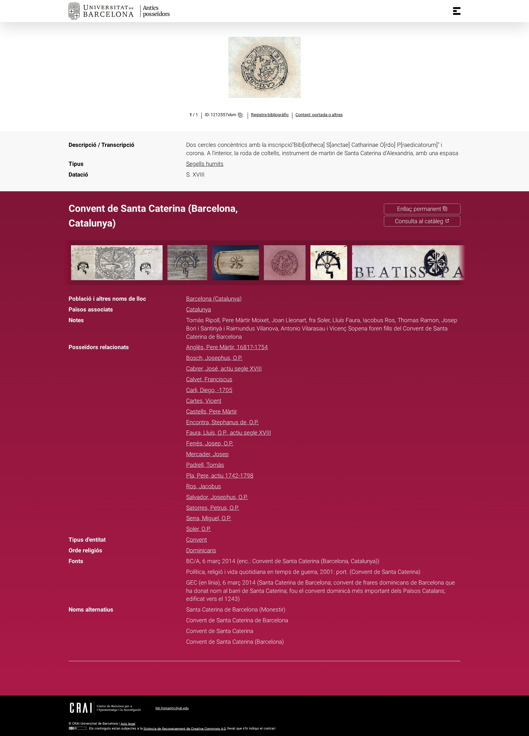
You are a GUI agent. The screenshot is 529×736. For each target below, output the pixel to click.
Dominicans (201, 550)
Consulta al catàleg (420, 221)
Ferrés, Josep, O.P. (209, 443)
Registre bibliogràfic (270, 114)
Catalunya (198, 309)
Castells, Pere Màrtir (211, 411)
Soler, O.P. (198, 528)
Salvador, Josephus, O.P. (217, 497)
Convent (196, 539)
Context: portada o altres (319, 114)
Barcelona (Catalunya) (214, 298)
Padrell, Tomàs (205, 464)
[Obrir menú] (456, 11)
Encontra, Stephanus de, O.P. (222, 422)
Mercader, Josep (207, 454)
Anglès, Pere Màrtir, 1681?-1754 (227, 347)
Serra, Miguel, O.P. (208, 518)
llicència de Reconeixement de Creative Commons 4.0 (185, 728)
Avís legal (128, 724)
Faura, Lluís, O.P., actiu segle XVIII (228, 432)
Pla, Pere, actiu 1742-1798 (219, 475)
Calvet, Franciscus (209, 379)
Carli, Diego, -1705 (209, 390)
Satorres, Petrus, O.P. (212, 507)
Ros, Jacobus (203, 486)
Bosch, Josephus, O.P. (214, 357)
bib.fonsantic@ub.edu (172, 708)
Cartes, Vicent (203, 400)
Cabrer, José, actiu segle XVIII (224, 368)
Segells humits (204, 163)
